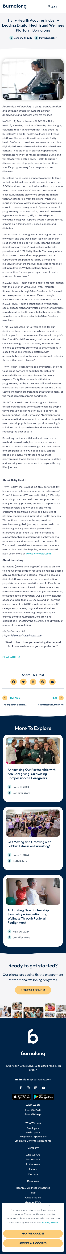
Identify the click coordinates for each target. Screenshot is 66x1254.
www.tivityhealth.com (38, 553)
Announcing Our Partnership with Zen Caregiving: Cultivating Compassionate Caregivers (32, 774)
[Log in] (49, 6)
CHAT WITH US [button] (11, 657)
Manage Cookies (33, 1233)
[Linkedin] (36, 1087)
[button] (13, 682)
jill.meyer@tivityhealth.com (26, 635)
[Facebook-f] (20, 1087)
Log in (54, 6)
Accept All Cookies (33, 1243)
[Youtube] (43, 1087)
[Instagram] (28, 1087)
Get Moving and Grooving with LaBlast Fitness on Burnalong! (29, 844)
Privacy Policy (49, 1222)
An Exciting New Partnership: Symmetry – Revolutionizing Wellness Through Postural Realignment (29, 916)
